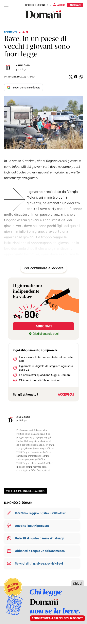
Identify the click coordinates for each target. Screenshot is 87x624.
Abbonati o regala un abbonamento (40, 551)
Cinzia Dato (23, 65)
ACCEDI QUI (66, 394)
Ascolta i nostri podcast (32, 525)
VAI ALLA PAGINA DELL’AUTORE (25, 491)
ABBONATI (44, 326)
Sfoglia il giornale (36, 4)
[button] (70, 77)
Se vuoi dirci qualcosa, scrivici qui (39, 563)
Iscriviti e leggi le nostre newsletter (40, 513)
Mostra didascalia (43, 122)
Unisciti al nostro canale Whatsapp (39, 538)
